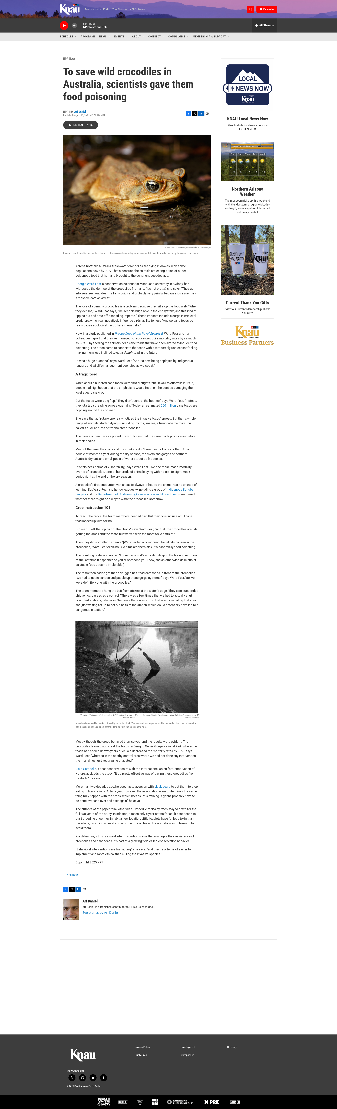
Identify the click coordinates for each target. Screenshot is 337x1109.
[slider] (80, 25)
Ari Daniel (80, 111)
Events (119, 36)
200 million (168, 405)
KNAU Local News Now (247, 118)
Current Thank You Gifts (247, 302)
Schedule (66, 36)
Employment (188, 1047)
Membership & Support (209, 36)
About (136, 36)
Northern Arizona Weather (247, 191)
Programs (88, 36)
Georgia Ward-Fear (88, 284)
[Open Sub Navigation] (75, 36)
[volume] (75, 26)
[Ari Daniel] (71, 909)
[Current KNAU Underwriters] (247, 335)
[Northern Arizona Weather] (247, 161)
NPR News (69, 58)
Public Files (141, 1055)
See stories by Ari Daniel (100, 912)
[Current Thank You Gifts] (247, 260)
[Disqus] (168, 987)
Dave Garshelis (85, 769)
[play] (64, 26)
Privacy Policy (142, 1047)
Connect (154, 36)
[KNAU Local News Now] (247, 85)
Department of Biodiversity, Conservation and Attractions (137, 494)
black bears (162, 786)
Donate (268, 9)
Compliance (176, 36)
